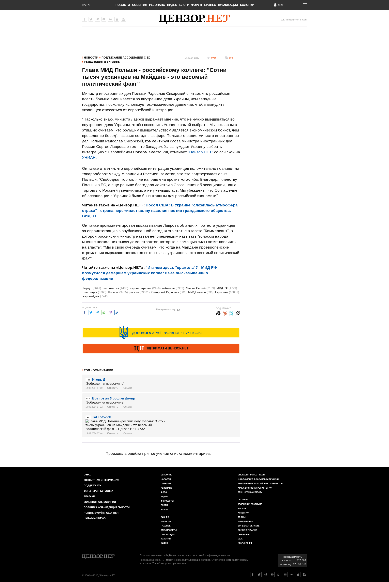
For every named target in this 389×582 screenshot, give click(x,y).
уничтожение (245, 521)
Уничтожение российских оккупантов (260, 483)
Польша (118, 292)
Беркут (92, 288)
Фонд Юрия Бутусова (98, 491)
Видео (172, 4)
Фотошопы (167, 501)
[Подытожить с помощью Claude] (224, 312)
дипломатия (115, 288)
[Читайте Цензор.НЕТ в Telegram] (265, 574)
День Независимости (250, 492)
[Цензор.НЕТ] (194, 19)
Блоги (184, 4)
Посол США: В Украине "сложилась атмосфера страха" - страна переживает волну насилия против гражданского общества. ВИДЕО (160, 210)
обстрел (243, 500)
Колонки (247, 4)
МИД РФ (227, 288)
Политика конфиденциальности (107, 507)
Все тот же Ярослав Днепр (113, 398)
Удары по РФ (245, 543)
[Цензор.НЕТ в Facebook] (84, 19)
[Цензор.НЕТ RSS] (123, 19)
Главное (166, 526)
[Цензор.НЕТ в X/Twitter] (91, 19)
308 (231, 58)
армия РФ (243, 513)
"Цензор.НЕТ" (200, 152)
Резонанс (157, 4)
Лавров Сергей (200, 288)
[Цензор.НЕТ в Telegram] (97, 19)
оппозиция (94, 292)
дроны (242, 517)
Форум (196, 4)
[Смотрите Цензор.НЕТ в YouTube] (272, 574)
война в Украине (247, 530)
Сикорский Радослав (169, 292)
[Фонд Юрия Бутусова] (161, 332)
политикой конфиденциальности (211, 555)
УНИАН (89, 157)
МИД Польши (201, 292)
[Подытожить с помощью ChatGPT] (218, 312)
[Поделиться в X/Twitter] (91, 312)
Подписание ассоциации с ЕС (126, 57)
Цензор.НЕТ (167, 475)
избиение (173, 288)
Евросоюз (227, 292)
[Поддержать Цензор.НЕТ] (161, 348)
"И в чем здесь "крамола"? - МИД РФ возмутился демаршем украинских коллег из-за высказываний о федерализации (149, 273)
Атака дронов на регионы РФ (255, 488)
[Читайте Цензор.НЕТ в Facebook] (252, 574)
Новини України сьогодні (101, 513)
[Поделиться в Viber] (110, 312)
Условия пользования (100, 502)
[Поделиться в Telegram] (97, 312)
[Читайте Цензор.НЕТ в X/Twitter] (259, 574)
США (240, 539)
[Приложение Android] (110, 19)
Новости (122, 4)
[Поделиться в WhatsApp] (104, 312)
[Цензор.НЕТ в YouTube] (104, 19)
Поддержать (92, 485)
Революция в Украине (102, 61)
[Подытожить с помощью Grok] (237, 312)
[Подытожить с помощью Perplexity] (231, 312)
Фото (164, 492)
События (139, 4)
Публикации (228, 4)
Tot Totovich (101, 417)
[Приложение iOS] (116, 19)
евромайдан (96, 296)
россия (139, 292)
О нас (88, 474)
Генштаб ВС (244, 534)
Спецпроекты (169, 530)
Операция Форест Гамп (251, 475)
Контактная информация (101, 480)
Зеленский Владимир (250, 504)
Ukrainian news (95, 518)
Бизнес (210, 4)
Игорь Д (98, 379)
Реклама (90, 496)
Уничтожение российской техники (258, 479)
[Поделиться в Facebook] (84, 312)
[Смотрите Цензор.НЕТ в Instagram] (285, 574)
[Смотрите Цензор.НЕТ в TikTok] (278, 574)
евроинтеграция (145, 288)
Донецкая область (249, 526)
